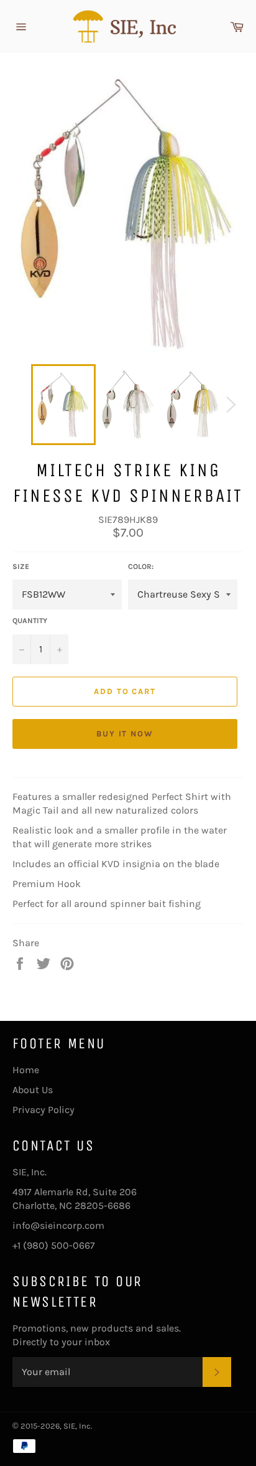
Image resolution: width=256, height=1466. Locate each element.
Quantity (29, 620)
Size (20, 566)
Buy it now (125, 733)
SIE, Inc (77, 1426)
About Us (32, 1090)
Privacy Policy (43, 1110)
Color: (140, 566)
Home (25, 1070)
